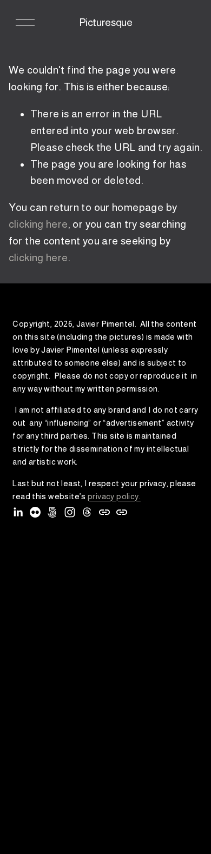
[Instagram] (69, 512)
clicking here (38, 224)
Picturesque (106, 22)
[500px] (52, 512)
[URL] (104, 512)
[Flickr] (35, 512)
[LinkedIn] (17, 512)
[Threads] (87, 512)
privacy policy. (114, 496)
